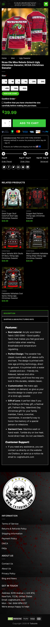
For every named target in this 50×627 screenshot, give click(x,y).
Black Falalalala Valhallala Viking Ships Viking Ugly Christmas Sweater (37, 255)
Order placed (7, 161)
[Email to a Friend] (18, 167)
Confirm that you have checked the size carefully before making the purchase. (21, 104)
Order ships (25, 161)
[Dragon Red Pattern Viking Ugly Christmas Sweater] (37, 198)
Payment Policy (9, 538)
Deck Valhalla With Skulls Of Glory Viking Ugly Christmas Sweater (12, 255)
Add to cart (29, 123)
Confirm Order (9, 99)
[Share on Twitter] (13, 167)
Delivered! (44, 161)
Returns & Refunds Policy (14, 528)
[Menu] (3, 4)
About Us (6, 568)
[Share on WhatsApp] (4, 167)
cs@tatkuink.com (25, 457)
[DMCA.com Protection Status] (15, 618)
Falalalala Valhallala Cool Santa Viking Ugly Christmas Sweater (12, 295)
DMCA (5, 543)
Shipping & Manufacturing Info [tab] (19, 319)
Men (13, 58)
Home (4, 58)
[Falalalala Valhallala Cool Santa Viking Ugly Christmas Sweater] (13, 278)
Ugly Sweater (24, 58)
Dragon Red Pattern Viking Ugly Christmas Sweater (35, 215)
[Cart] (46, 4)
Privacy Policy (8, 573)
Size (4, 75)
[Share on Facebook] (9, 167)
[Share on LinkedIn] (28, 167)
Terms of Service (10, 523)
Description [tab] (9, 313)
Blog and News (9, 578)
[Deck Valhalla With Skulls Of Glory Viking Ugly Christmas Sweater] (13, 238)
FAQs (4, 548)
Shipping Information (12, 533)
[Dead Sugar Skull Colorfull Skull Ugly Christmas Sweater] (13, 198)
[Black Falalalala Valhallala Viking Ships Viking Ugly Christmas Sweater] (37, 238)
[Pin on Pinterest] (23, 167)
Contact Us (7, 563)
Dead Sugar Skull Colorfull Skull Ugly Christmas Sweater (10, 215)
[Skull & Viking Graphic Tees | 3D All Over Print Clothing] (25, 4)
